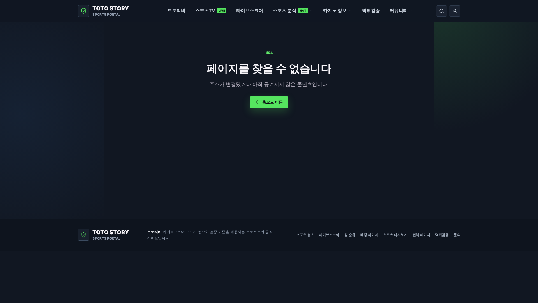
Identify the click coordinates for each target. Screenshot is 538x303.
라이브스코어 (249, 10)
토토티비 (176, 10)
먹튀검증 (371, 10)
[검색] (441, 11)
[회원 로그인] (454, 11)
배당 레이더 (369, 235)
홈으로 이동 (272, 102)
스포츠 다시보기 (395, 235)
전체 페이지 (421, 235)
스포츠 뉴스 (305, 235)
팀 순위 (349, 235)
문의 (457, 235)
